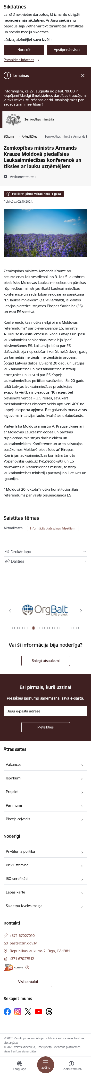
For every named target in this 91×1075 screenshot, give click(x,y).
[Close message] (82, 75)
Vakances (13, 764)
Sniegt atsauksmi (45, 660)
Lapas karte (15, 892)
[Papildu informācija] (27, 967)
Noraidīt (23, 49)
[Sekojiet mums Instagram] (17, 1011)
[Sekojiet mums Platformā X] (28, 1011)
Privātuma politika (20, 851)
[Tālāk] (81, 610)
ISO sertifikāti (16, 878)
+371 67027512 (21, 958)
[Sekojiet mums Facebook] (7, 1011)
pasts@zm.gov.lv (23, 943)
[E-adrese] (13, 967)
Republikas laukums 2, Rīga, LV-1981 (40, 951)
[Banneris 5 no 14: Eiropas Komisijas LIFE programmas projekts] (45, 610)
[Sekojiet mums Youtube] (38, 1011)
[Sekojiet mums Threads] (49, 1011)
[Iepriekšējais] (10, 610)
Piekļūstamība (17, 865)
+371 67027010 (22, 935)
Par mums (14, 805)
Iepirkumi (13, 778)
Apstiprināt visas (67, 49)
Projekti (12, 791)
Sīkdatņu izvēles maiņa (24, 905)
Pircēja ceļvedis (18, 819)
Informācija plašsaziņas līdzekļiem (52, 528)
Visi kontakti (28, 981)
